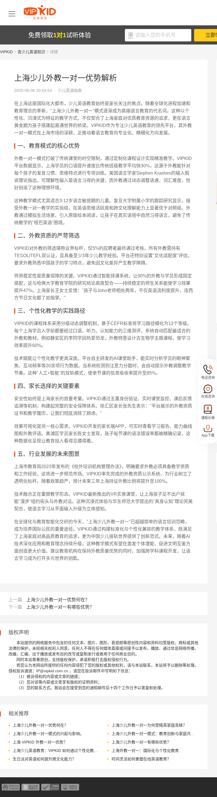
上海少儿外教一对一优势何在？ (58, 599)
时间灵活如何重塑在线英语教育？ (141, 759)
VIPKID (6, 52)
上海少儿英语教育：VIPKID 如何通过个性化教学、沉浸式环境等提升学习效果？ (56, 750)
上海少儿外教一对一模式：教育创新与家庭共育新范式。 (155, 733)
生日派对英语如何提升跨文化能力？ (44, 759)
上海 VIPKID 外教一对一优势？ (40, 742)
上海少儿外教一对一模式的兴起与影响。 (48, 733)
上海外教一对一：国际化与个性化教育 (145, 750)
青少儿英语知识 (31, 52)
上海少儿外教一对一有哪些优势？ (60, 607)
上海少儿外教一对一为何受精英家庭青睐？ (149, 725)
